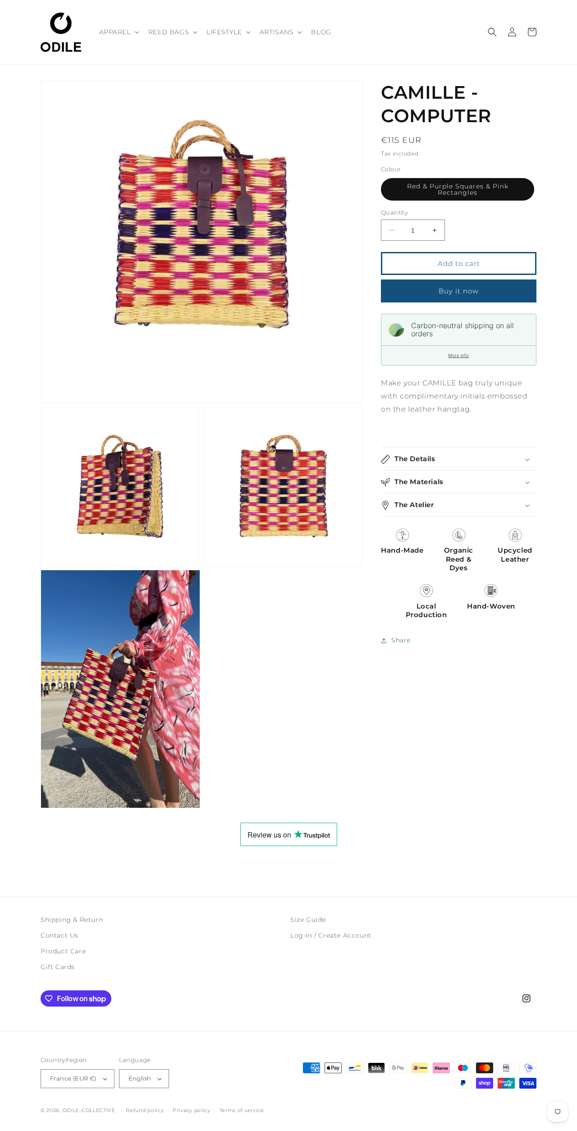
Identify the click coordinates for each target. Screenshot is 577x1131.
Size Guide (308, 920)
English (139, 1078)
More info (458, 355)
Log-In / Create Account (330, 935)
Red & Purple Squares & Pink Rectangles (457, 189)
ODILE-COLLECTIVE (89, 1110)
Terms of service (242, 1110)
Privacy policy (192, 1110)
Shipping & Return (72, 920)
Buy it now (459, 291)
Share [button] (401, 640)
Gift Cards (58, 967)
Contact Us (59, 935)
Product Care (63, 951)
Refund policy (145, 1110)
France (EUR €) (73, 1078)
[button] (118, 32)
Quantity (394, 212)
